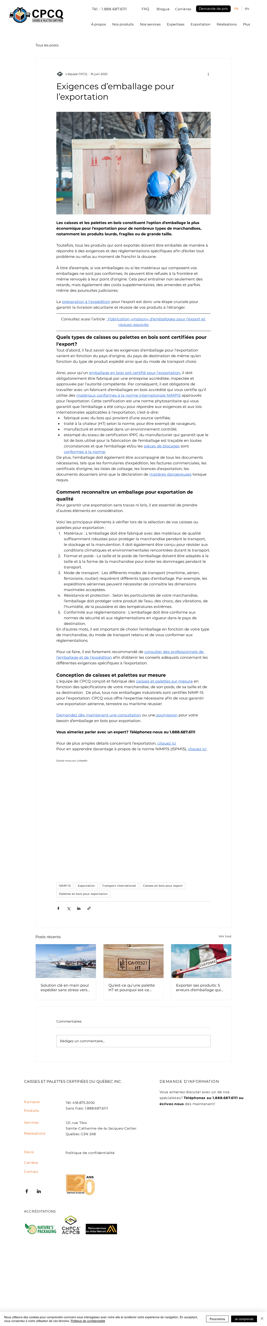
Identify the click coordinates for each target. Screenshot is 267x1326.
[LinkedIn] (39, 1191)
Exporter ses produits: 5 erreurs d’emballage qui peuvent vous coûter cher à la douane (200, 987)
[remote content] (92, 820)
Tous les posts (47, 45)
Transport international (119, 886)
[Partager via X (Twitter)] (69, 908)
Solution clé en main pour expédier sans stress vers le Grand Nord (65, 987)
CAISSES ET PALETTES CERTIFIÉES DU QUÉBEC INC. (73, 1081)
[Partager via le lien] (89, 908)
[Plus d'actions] (208, 73)
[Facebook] (26, 1191)
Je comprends (244, 1319)
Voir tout (225, 936)
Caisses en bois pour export (163, 886)
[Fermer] (261, 1319)
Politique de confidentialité (88, 1321)
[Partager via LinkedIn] (79, 908)
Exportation (86, 886)
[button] (213, 8)
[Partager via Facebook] (58, 908)
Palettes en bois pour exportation (83, 894)
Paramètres (217, 1319)
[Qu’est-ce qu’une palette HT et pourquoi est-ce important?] (133, 961)
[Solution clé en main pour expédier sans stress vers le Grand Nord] (66, 961)
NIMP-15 (65, 886)
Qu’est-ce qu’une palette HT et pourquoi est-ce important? (131, 987)
